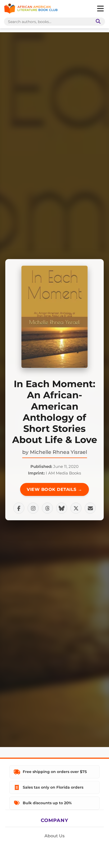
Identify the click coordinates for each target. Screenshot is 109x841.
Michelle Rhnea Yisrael (58, 452)
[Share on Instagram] (33, 508)
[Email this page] (90, 508)
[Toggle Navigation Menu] (100, 9)
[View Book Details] (54, 317)
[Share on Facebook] (18, 508)
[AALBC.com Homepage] (31, 8)
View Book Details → (54, 489)
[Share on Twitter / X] (75, 508)
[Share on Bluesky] (61, 508)
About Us (54, 835)
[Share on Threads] (47, 508)
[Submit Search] (97, 21)
